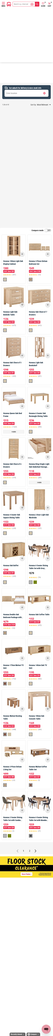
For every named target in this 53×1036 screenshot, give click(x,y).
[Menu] (3, 3)
